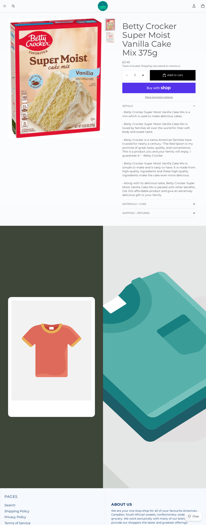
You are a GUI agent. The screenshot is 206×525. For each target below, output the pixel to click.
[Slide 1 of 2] (110, 24)
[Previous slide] (12, 78)
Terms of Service (17, 523)
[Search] (13, 6)
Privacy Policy (15, 517)
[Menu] (4, 6)
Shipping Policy (16, 511)
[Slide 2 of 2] (110, 37)
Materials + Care (134, 203)
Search (9, 505)
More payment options (159, 97)
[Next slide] (99, 78)
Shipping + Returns (135, 213)
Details (127, 105)
